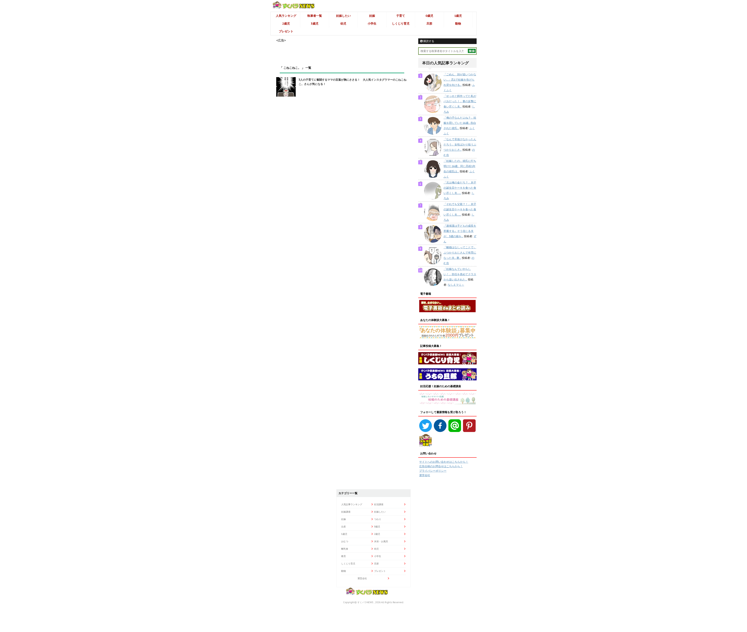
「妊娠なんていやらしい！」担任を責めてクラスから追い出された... (460, 274)
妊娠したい (343, 16)
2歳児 (286, 23)
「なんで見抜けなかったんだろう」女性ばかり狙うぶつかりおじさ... (460, 145)
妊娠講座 (346, 511)
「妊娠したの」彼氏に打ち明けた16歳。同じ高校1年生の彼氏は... (460, 166)
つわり (377, 519)
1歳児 (458, 16)
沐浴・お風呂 (381, 541)
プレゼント (286, 31)
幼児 (343, 23)
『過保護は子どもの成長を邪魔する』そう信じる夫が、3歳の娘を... (460, 231)
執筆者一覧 (314, 16)
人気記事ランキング (351, 504)
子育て (400, 16)
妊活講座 (378, 504)
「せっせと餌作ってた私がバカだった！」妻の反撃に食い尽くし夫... (460, 101)
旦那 (429, 23)
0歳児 (429, 16)
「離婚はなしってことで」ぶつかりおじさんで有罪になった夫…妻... (460, 253)
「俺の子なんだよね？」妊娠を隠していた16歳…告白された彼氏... (460, 123)
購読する (428, 41)
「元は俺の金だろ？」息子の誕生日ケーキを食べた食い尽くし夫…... (460, 188)
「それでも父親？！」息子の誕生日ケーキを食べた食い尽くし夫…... (460, 209)
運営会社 (424, 475)
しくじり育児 (400, 23)
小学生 (372, 23)
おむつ (344, 541)
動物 (458, 23)
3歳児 (314, 23)
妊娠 (372, 16)
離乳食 (344, 548)
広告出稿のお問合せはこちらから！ (441, 466)
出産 (343, 526)
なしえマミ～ (456, 284)
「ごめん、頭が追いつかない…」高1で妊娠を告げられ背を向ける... (460, 80)
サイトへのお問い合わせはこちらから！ (443, 462)
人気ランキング (286, 16)
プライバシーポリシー (432, 470)
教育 (343, 556)
